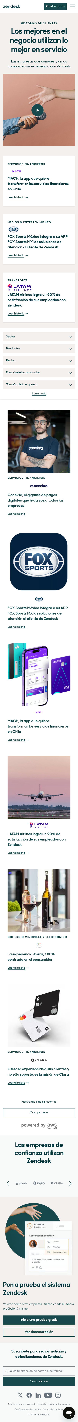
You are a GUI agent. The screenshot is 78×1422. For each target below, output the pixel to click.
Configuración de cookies (28, 1409)
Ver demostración (39, 1332)
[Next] (7, 1183)
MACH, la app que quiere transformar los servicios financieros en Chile (38, 726)
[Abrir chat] (69, 1413)
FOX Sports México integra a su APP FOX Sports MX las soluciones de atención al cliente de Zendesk (38, 613)
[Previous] (70, 1183)
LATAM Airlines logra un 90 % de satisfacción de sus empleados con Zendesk (37, 839)
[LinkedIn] (38, 1395)
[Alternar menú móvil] (72, 6)
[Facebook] (29, 1395)
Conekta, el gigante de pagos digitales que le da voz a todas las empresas (35, 500)
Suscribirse (39, 1381)
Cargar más (39, 1112)
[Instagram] (58, 1395)
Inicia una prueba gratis (39, 1320)
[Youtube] (48, 1395)
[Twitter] (20, 1395)
